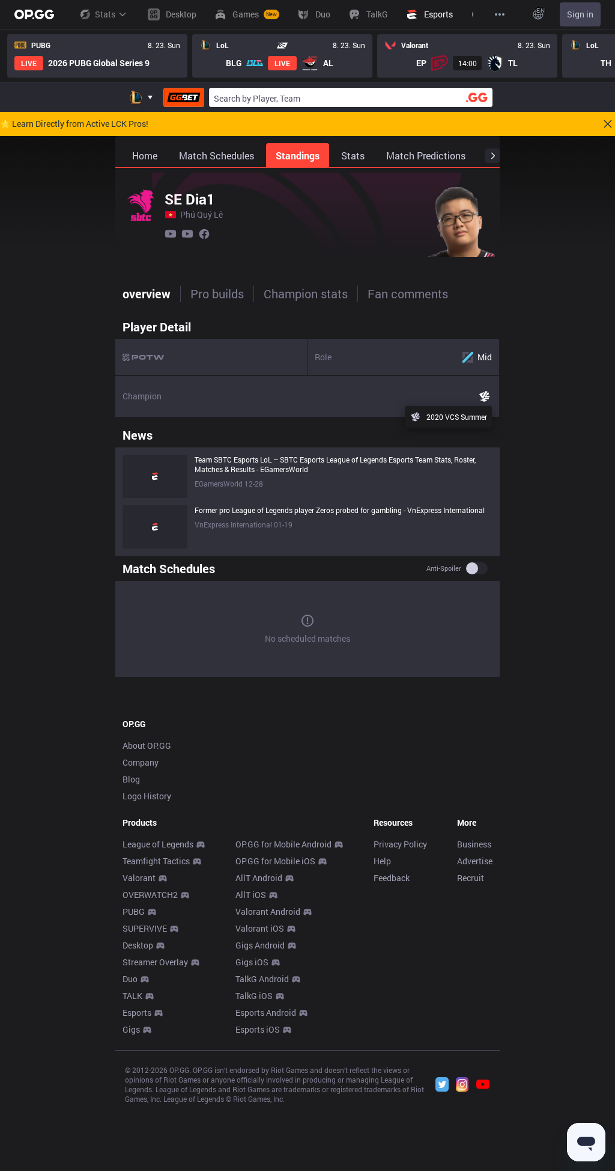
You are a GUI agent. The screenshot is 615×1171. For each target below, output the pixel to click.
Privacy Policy (400, 844)
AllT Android (258, 878)
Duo (130, 979)
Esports (137, 1012)
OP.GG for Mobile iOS (275, 861)
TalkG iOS (254, 995)
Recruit (470, 878)
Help (382, 861)
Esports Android (265, 1012)
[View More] (500, 14)
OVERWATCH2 (150, 894)
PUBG (134, 911)
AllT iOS (250, 894)
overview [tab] (147, 293)
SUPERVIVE (145, 928)
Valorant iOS (259, 928)
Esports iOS (257, 1029)
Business (474, 844)
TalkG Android (262, 979)
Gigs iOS (251, 962)
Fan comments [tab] (408, 293)
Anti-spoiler (443, 568)
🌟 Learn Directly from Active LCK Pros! (74, 124)
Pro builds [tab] (217, 293)
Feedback (392, 878)
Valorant (139, 878)
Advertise (474, 861)
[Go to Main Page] (34, 14)
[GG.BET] (183, 97)
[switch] (477, 568)
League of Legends (158, 844)
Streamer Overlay (155, 962)
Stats (105, 14)
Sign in (580, 14)
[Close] (608, 124)
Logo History (147, 796)
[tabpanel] (307, 498)
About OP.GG (147, 745)
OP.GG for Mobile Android (283, 844)
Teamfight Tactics (156, 861)
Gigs (131, 1029)
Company (141, 762)
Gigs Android (260, 945)
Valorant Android (267, 911)
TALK (132, 995)
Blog (131, 779)
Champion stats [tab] (306, 293)
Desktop (138, 945)
